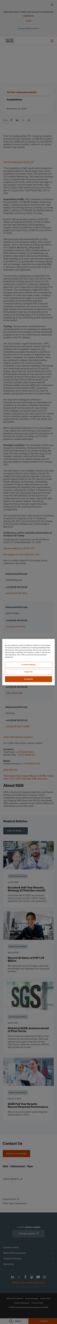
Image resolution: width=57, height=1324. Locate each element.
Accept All (28, 679)
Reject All (28, 672)
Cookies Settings (28, 665)
